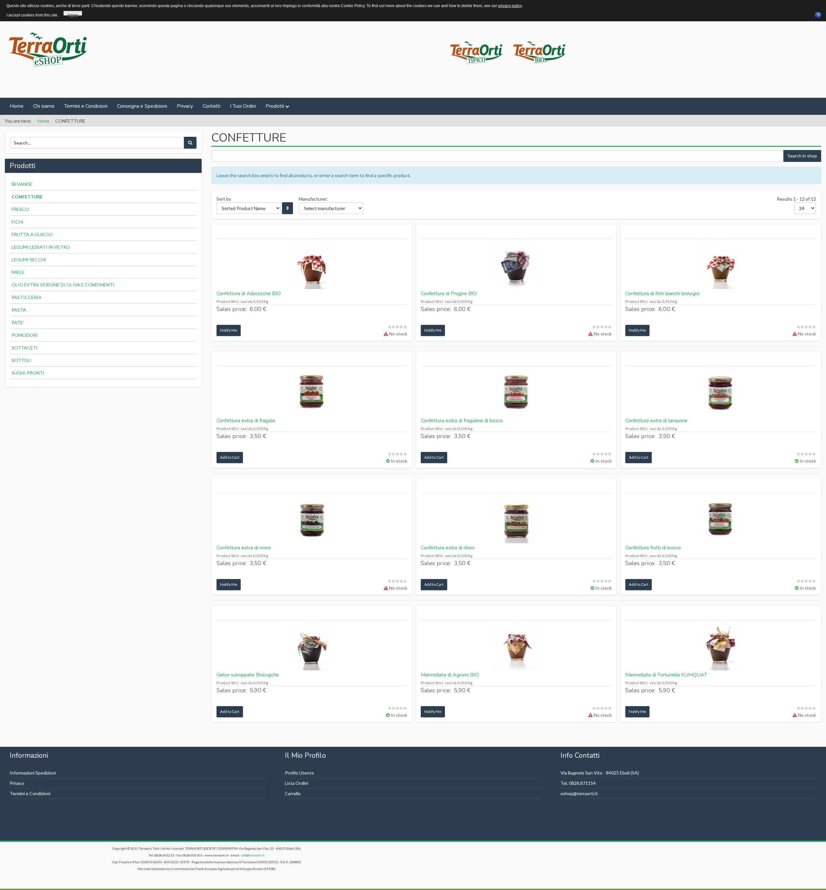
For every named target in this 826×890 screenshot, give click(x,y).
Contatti (211, 106)
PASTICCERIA (27, 297)
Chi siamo (44, 106)
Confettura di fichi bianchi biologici (662, 293)
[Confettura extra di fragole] (312, 392)
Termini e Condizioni (85, 106)
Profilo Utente (299, 772)
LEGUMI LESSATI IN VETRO (41, 247)
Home (17, 106)
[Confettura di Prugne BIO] (516, 265)
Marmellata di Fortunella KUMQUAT (666, 674)
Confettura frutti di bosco (653, 547)
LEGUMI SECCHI (29, 259)
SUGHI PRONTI (28, 372)
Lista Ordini (296, 783)
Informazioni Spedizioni (33, 772)
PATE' (18, 322)
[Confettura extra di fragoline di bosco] (516, 392)
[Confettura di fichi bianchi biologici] (720, 265)
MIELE (18, 272)
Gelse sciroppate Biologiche (248, 674)
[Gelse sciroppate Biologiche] (312, 646)
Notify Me (228, 330)
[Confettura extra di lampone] (720, 392)
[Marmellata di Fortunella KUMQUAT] (720, 646)
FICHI (18, 222)
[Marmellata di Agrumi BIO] (516, 646)
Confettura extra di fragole (246, 420)
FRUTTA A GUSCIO (32, 234)
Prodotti (275, 106)
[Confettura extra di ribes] (516, 519)
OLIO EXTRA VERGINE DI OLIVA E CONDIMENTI (63, 284)
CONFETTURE (27, 196)
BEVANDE (22, 184)
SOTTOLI (22, 360)
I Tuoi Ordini (243, 106)
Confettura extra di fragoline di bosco (462, 420)
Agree (72, 14)
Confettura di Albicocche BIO (249, 293)
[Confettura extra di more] (312, 519)
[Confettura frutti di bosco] (720, 519)
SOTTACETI (25, 347)
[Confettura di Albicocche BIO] (312, 265)
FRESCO (20, 209)
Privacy (185, 106)
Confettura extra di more (244, 547)
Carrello (293, 793)
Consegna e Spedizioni (142, 106)
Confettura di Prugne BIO (449, 293)
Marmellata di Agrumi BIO (450, 674)
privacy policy (510, 6)
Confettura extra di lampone (656, 420)
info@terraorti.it (253, 855)
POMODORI (25, 335)
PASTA (19, 310)
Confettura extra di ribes (448, 547)
